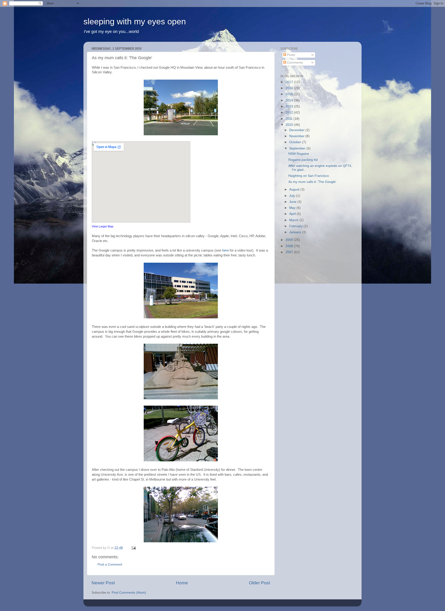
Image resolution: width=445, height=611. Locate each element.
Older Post (259, 582)
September (297, 148)
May (292, 208)
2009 (290, 240)
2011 (289, 118)
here (225, 250)
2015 (290, 94)
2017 (290, 82)
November (297, 136)
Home (182, 582)
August (294, 189)
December (297, 130)
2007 (290, 252)
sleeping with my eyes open (134, 21)
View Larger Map (102, 226)
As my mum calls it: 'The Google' (312, 182)
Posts (290, 55)
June (293, 202)
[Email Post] (133, 548)
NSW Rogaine (298, 153)
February (296, 226)
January (295, 232)
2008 (290, 246)
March (294, 220)
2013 (290, 106)
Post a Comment (110, 564)
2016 (290, 88)
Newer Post (103, 582)
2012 (290, 112)
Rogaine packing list (303, 160)
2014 (290, 100)
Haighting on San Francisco (308, 176)
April (293, 214)
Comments (294, 62)
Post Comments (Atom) (129, 592)
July (292, 195)
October (295, 142)
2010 (290, 124)
